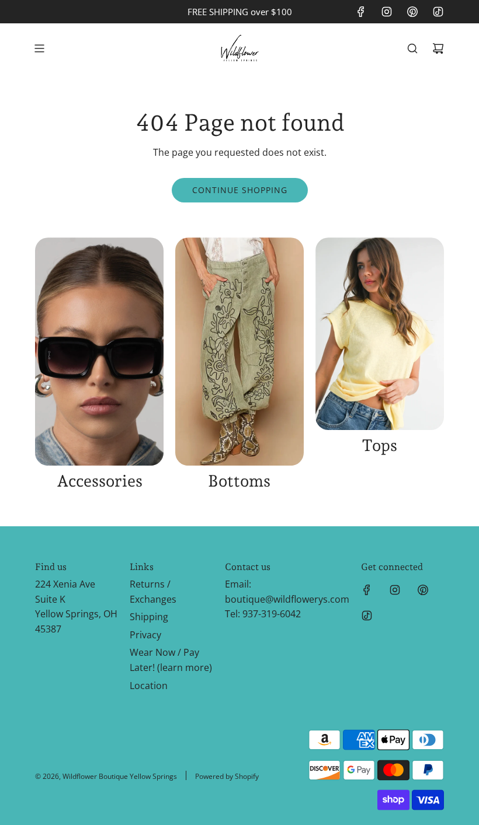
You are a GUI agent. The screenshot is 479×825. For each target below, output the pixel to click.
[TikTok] (438, 12)
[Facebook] (361, 12)
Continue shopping (239, 189)
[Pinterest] (412, 12)
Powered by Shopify (227, 776)
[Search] (412, 48)
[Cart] (438, 48)
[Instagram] (387, 12)
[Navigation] (39, 48)
